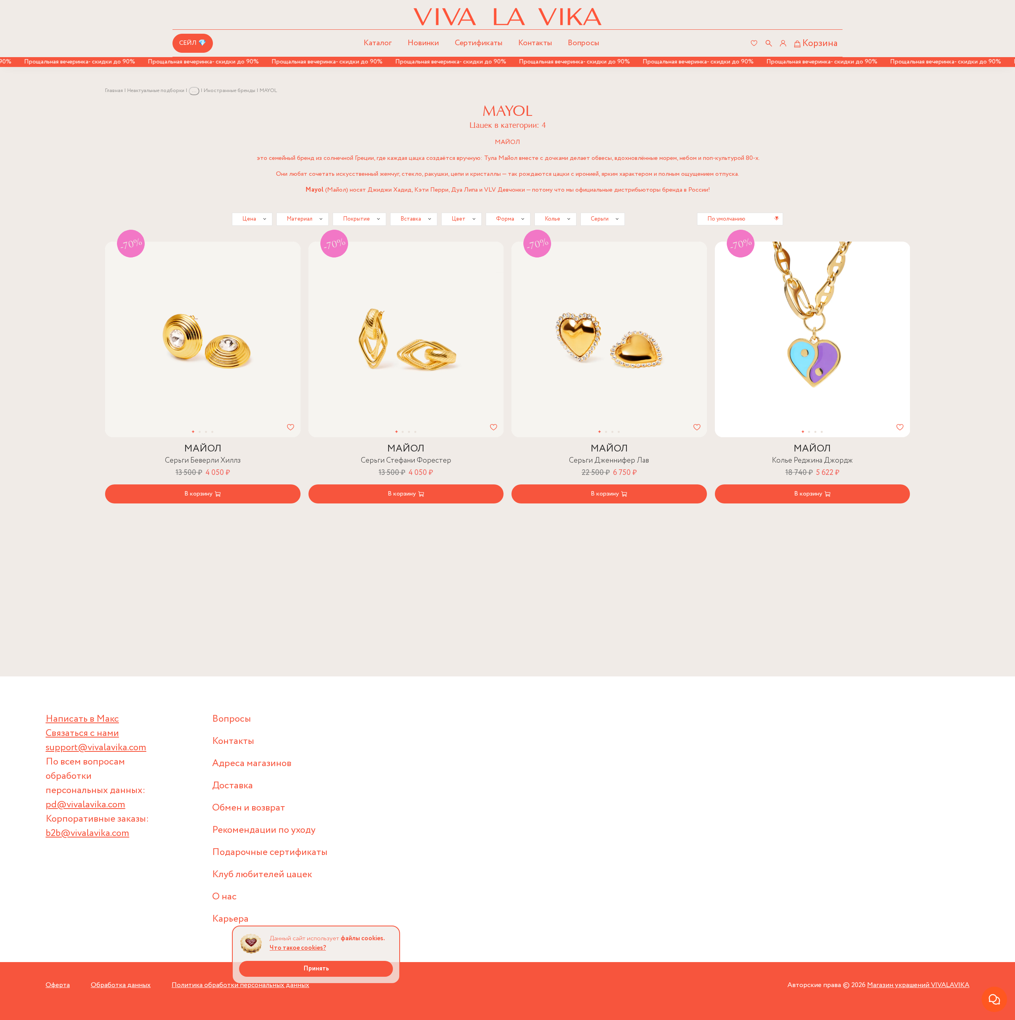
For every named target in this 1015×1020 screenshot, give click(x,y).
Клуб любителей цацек (262, 875)
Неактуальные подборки (155, 90)
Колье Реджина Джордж (812, 460)
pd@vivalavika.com (85, 805)
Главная (114, 90)
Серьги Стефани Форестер (406, 460)
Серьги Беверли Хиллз (203, 460)
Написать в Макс (82, 719)
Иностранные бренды (229, 90)
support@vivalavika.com (96, 748)
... (194, 90)
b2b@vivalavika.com (87, 833)
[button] (130, 339)
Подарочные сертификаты (269, 852)
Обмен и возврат (248, 808)
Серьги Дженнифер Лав (609, 460)
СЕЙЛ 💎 (192, 43)
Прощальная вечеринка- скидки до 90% (59, 61)
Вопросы (583, 43)
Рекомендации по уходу (264, 830)
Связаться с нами (82, 733)
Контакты (535, 43)
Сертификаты (478, 43)
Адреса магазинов (251, 763)
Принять (316, 968)
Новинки (423, 43)
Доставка (232, 786)
